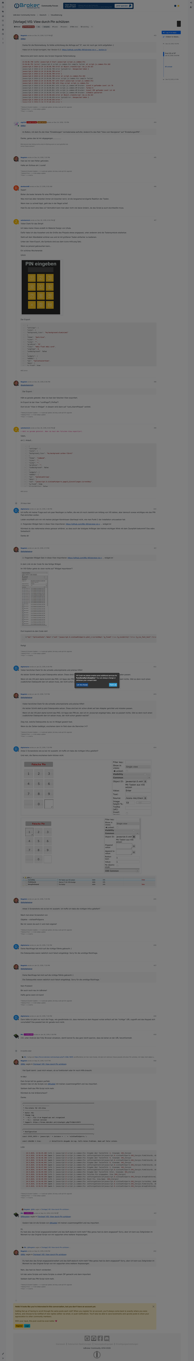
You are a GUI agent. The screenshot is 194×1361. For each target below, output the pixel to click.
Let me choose (82, 685)
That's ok (113, 685)
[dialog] (97, 680)
